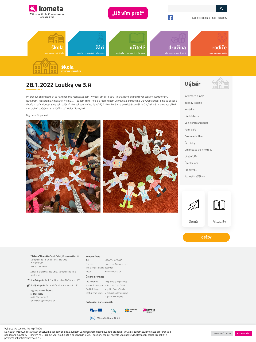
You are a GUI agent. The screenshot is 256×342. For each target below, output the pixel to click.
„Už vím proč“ (128, 13)
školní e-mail (209, 18)
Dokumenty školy (194, 136)
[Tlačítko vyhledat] (221, 8)
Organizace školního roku (198, 150)
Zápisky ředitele (193, 103)
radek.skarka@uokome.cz (42, 300)
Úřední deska (192, 116)
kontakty (222, 18)
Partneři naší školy (195, 176)
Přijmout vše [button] (243, 333)
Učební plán (191, 156)
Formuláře (190, 130)
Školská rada (192, 163)
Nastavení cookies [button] (222, 333)
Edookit (196, 18)
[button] (46, 43)
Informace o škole (194, 96)
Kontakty (190, 109)
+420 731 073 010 (113, 260)
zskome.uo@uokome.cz (116, 264)
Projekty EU (191, 170)
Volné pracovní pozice (196, 123)
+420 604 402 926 (39, 297)
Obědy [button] (206, 237)
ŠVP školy (190, 143)
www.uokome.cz (113, 271)
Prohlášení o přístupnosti (99, 302)
